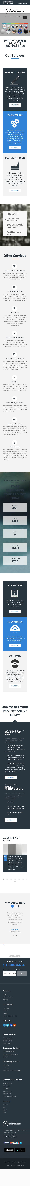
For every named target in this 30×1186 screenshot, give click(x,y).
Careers (5, 994)
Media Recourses (7, 997)
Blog (4, 1107)
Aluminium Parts (7, 1083)
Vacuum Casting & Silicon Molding (12, 1070)
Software (5, 1013)
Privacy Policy (20, 1165)
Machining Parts (7, 1091)
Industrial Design (7, 1040)
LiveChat (25, 3)
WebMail (20, 3)
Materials (5, 1011)
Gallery (5, 1110)
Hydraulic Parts (7, 1093)
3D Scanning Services (8, 1051)
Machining (5, 1068)
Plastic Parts (6, 1086)
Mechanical (6, 1057)
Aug (5, 858)
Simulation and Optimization (10, 1054)
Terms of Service (10, 1165)
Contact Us (6, 1105)
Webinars (5, 999)
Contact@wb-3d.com (11, 1137)
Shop (4, 1112)
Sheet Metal (6, 1088)
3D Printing (6, 1065)
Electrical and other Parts (9, 1096)
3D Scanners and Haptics (9, 1016)
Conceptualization (8, 1038)
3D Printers (6, 1008)
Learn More (15, 105)
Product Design (7, 1043)
